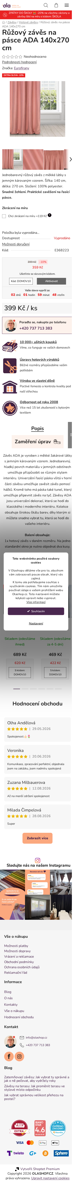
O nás (8, 1001)
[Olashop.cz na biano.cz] (38, 1130)
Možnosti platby (16, 949)
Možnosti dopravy (17, 954)
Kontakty (11, 1007)
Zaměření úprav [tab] (31, 440)
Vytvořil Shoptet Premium (38, 1180)
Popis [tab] (36, 427)
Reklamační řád (15, 976)
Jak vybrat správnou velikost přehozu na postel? (33, 1100)
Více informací (36, 602)
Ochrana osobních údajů (22, 970)
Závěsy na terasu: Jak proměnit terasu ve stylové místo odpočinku (34, 1091)
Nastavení (36, 623)
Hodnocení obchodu (36, 708)
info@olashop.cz (36, 1040)
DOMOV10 (19, 278)
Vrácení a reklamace (19, 960)
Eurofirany (21, 68)
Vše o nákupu (14, 1013)
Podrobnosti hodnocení (19, 62)
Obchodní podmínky (19, 965)
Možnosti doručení (16, 241)
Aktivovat (50, 278)
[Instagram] (19, 1059)
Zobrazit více (36, 843)
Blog (7, 995)
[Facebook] (9, 1059)
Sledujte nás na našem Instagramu (37, 871)
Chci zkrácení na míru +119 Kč (29, 212)
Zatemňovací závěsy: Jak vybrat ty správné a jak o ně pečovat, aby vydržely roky (35, 1082)
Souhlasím (38, 611)
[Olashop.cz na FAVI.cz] (18, 1130)
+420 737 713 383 (35, 325)
